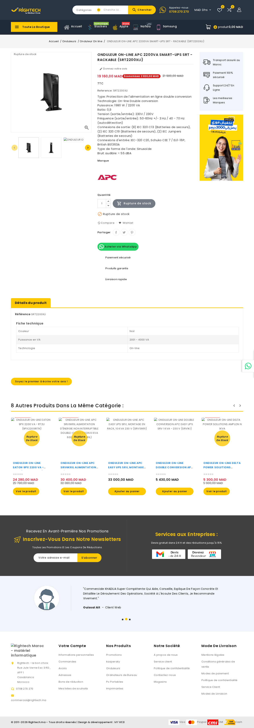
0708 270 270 (179, 12)
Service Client (210, 687)
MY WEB (119, 722)
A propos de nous (166, 655)
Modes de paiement (215, 673)
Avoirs (63, 668)
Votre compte (72, 645)
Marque (103, 161)
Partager (116, 232)
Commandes (67, 661)
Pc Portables (114, 682)
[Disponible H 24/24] (248, 366)
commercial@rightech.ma (28, 700)
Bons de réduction (71, 682)
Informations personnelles (76, 655)
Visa (182, 722)
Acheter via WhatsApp (120, 246)
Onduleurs (113, 668)
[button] (122, 619)
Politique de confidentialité (172, 668)
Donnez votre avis (113, 68)
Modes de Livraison (214, 694)
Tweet (124, 232)
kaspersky (113, 661)
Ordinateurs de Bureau (121, 675)
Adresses (65, 675)
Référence (23, 314)
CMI (220, 722)
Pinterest (132, 232)
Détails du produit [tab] (31, 303)
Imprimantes (114, 688)
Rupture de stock (134, 203)
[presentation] (14, 148)
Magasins (160, 682)
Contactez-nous (165, 675)
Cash (238, 722)
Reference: (104, 90)
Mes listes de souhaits (73, 688)
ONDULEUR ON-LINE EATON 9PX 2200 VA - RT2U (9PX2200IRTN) (28, 467)
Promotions (114, 655)
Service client (163, 661)
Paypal (201, 722)
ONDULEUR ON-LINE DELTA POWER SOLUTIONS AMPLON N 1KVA (222, 467)
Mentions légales (212, 655)
